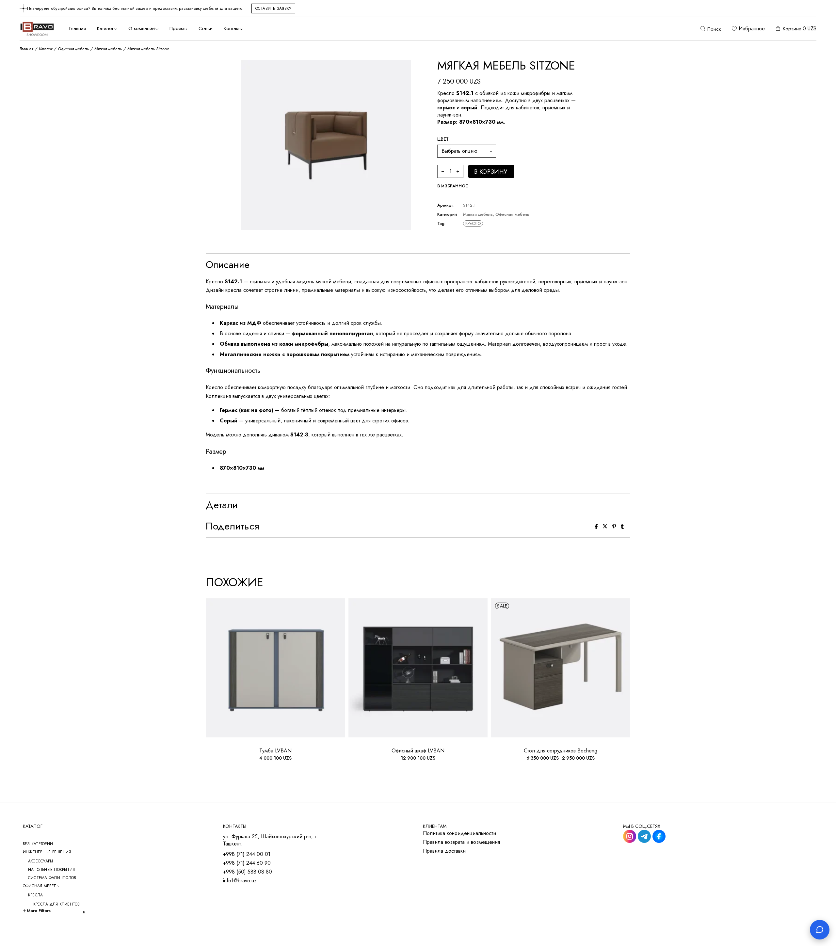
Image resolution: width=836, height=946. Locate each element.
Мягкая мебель (478, 214)
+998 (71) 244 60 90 (247, 863)
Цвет (443, 139)
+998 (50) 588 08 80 (247, 871)
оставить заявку (273, 8)
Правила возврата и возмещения (461, 842)
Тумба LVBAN (275, 750)
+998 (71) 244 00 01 (246, 854)
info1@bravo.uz (240, 880)
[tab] (418, 264)
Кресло (473, 223)
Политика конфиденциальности (459, 833)
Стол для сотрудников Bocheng (560, 750)
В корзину (490, 171)
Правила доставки (444, 851)
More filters (39, 910)
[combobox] (466, 151)
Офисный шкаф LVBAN (418, 750)
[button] (452, 186)
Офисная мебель (512, 214)
